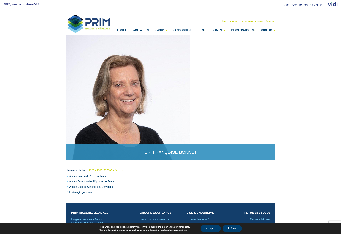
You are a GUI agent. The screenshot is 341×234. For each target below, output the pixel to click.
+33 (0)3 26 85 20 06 (257, 213)
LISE (190, 213)
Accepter (211, 228)
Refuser (232, 228)
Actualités (141, 30)
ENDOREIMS (205, 213)
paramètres (179, 230)
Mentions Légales (260, 219)
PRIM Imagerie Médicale (90, 213)
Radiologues (182, 30)
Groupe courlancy (156, 213)
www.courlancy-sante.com (155, 219)
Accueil (122, 30)
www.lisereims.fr (200, 219)
